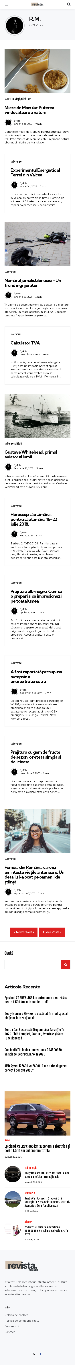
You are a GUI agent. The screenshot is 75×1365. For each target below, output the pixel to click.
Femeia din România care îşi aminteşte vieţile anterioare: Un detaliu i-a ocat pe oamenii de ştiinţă (34, 874)
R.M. (19, 120)
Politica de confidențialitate (22, 1320)
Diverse (17, 161)
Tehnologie (31, 1168)
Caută (9, 953)
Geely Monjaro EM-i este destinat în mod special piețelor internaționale (36, 1016)
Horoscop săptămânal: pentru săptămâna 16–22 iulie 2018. (34, 519)
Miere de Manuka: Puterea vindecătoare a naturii (29, 110)
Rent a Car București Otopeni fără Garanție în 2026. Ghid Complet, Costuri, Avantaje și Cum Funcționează (34, 1034)
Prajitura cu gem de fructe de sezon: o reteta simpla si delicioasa (36, 756)
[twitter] (34, 1354)
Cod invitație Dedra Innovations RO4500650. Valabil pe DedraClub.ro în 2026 (33, 1052)
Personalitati (14, 443)
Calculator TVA (25, 343)
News (7, 1140)
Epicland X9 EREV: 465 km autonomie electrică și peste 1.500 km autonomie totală (36, 1000)
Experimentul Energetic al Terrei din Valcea (35, 172)
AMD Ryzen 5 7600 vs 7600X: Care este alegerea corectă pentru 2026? (36, 1068)
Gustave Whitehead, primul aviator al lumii (31, 454)
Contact (10, 1332)
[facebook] (40, 1354)
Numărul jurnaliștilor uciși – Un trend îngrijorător (33, 283)
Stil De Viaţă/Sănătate (19, 99)
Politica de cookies (16, 1315)
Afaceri (17, 334)
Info (7, 1307)
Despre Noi (12, 1326)
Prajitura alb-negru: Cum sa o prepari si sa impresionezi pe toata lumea (36, 596)
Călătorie (30, 1193)
